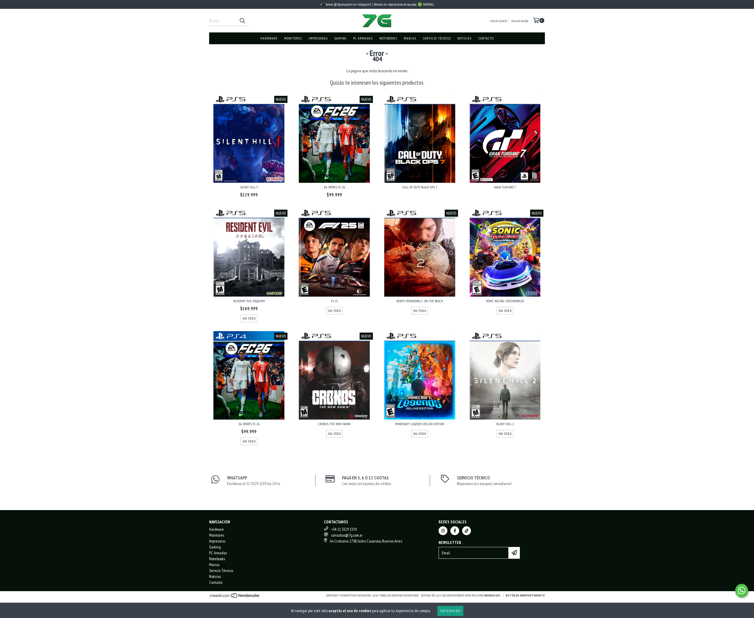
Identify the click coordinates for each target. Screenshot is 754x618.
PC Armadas (363, 38)
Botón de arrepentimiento (525, 595)
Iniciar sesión (519, 21)
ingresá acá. (492, 595)
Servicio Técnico (437, 38)
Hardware (268, 38)
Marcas (410, 38)
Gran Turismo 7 (505, 187)
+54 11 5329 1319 (344, 529)
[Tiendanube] (235, 597)
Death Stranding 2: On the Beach (419, 301)
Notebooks (388, 38)
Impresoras (318, 38)
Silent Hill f (249, 187)
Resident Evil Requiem (249, 301)
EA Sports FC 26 (334, 187)
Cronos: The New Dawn (334, 424)
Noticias (464, 38)
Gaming (340, 38)
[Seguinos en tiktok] (466, 530)
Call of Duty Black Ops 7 (419, 187)
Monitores (293, 38)
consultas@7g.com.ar (347, 535)
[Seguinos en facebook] (454, 530)
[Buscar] (242, 20)
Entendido (450, 611)
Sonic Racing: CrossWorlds (505, 301)
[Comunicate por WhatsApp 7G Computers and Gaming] (741, 590)
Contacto (486, 38)
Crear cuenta (498, 21)
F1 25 (334, 301)
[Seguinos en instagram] (443, 530)
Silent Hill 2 (505, 424)
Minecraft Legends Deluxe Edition (419, 424)
